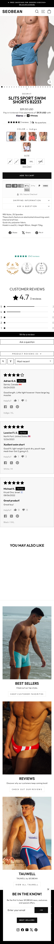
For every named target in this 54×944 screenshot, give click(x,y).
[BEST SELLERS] (27, 642)
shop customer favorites (27, 694)
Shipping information (27, 200)
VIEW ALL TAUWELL (27, 885)
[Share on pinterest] (17, 407)
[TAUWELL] (27, 833)
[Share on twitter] (11, 407)
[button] (14, 122)
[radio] (11, 136)
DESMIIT (27, 94)
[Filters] (11, 361)
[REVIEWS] (27, 737)
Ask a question (27, 206)
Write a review (27, 334)
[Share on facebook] (5, 407)
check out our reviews (27, 789)
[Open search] (3, 361)
